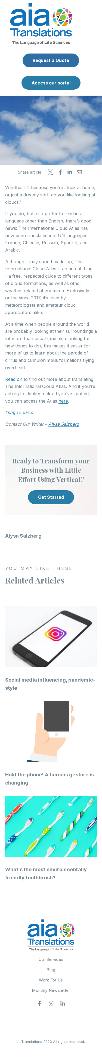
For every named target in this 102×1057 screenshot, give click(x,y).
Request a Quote (51, 60)
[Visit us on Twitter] (51, 1004)
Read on (13, 379)
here (63, 401)
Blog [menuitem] (51, 969)
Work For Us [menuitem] (51, 980)
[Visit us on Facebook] (39, 1004)
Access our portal (51, 83)
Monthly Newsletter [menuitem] (51, 990)
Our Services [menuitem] (51, 959)
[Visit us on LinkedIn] (63, 1004)
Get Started (51, 497)
